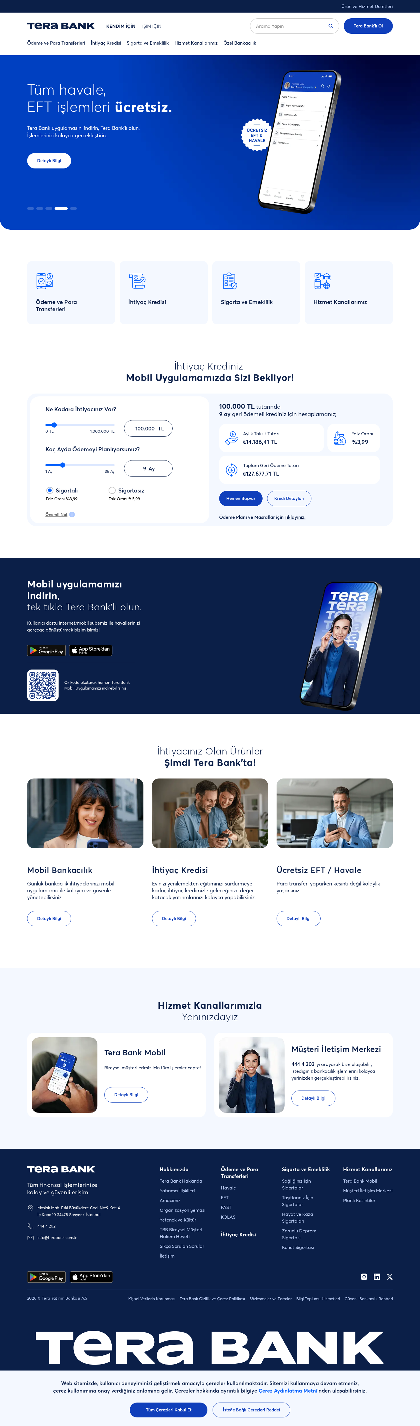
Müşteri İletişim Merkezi (368, 1190)
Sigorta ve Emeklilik (148, 43)
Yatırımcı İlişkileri (177, 1190)
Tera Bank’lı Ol (368, 26)
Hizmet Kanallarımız (196, 43)
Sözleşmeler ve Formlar (270, 1298)
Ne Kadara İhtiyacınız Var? (80, 409)
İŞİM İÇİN (151, 26)
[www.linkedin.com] (377, 1277)
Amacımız (170, 1200)
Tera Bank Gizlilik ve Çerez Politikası (212, 1298)
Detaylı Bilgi (49, 160)
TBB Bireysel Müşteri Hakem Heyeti (181, 1233)
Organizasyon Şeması (182, 1210)
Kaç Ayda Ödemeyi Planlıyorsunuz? (92, 449)
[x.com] (390, 1277)
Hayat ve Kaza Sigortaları (297, 1217)
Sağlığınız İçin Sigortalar (296, 1184)
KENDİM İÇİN (120, 26)
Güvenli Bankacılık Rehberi (369, 1298)
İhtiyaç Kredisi (106, 43)
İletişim (167, 1256)
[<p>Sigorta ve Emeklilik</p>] (256, 292)
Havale (228, 1188)
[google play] (46, 1277)
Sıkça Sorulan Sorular (182, 1246)
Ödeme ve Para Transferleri (56, 43)
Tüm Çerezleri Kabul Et (168, 1410)
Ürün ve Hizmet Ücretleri (367, 6)
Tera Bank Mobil (360, 1181)
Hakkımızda (174, 1169)
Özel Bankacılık (239, 43)
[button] (30, 208)
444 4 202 (46, 1226)
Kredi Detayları (289, 498)
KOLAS (228, 1217)
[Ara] (330, 26)
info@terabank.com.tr (57, 1237)
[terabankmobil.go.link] (91, 1277)
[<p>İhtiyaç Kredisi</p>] (164, 292)
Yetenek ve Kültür (178, 1220)
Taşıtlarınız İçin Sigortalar (297, 1201)
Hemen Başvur (240, 498)
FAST (226, 1207)
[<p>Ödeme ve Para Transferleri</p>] (71, 292)
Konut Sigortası (298, 1247)
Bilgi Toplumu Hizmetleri (318, 1298)
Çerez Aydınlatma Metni (288, 1390)
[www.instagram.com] (364, 1277)
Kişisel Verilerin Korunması (151, 1298)
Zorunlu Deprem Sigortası (299, 1234)
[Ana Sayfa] (61, 26)
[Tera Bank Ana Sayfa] (61, 1169)
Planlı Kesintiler (359, 1200)
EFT (225, 1197)
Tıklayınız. (295, 517)
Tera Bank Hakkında (181, 1181)
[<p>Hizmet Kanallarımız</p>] (349, 292)
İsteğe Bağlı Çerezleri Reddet (251, 1410)
